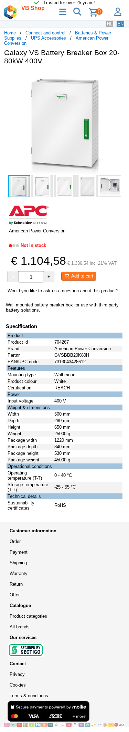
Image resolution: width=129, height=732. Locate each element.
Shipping (18, 562)
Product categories (28, 616)
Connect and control (45, 32)
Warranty (19, 573)
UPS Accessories (48, 38)
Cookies (18, 685)
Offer (15, 594)
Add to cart (81, 276)
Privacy (17, 674)
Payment (19, 552)
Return (16, 584)
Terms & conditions (29, 695)
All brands (20, 626)
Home (10, 32)
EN (120, 24)
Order (15, 541)
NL (109, 24)
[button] (118, 77)
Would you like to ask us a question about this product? (63, 290)
